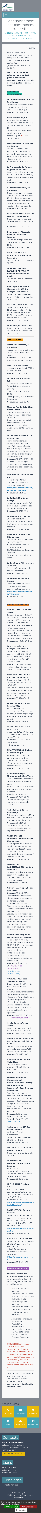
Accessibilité (19, 1498)
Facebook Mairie (9, 1467)
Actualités (29, 33)
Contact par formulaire (13, 1454)
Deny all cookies (29, 1507)
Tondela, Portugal (10, 1485)
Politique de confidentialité (19, 1495)
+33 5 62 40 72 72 (9, 1450)
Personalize (21, 1510)
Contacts (10, 1437)
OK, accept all (12, 1507)
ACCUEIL (18, 33)
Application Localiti (10, 1473)
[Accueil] (8, 6)
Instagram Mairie (9, 1470)
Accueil (9, 33)
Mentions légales (19, 1493)
